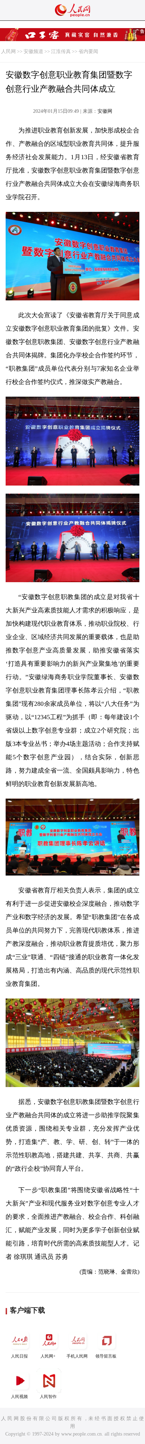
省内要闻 (88, 51)
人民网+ (48, 1356)
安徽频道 (33, 51)
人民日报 (19, 1356)
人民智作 (48, 1396)
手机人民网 (77, 1356)
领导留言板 (105, 1356)
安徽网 (104, 111)
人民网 (8, 51)
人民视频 (19, 1396)
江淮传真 (61, 51)
